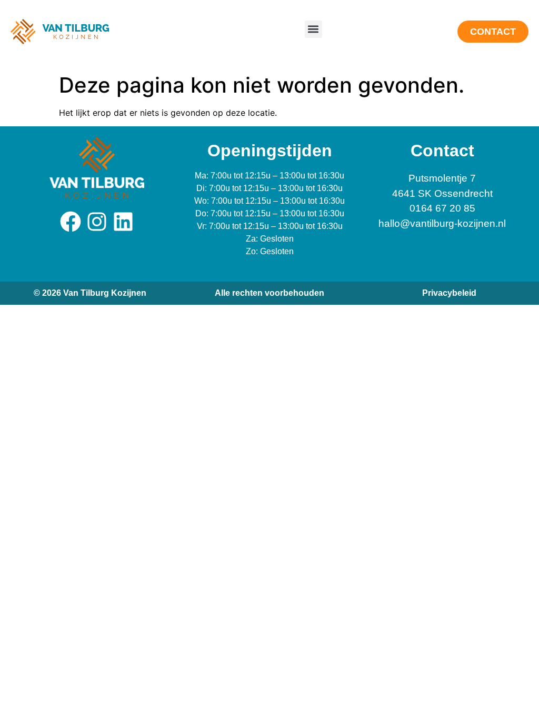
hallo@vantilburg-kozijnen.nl (442, 223)
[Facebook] (70, 221)
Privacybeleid (449, 292)
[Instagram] (96, 221)
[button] (313, 29)
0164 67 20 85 (442, 208)
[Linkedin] (123, 221)
